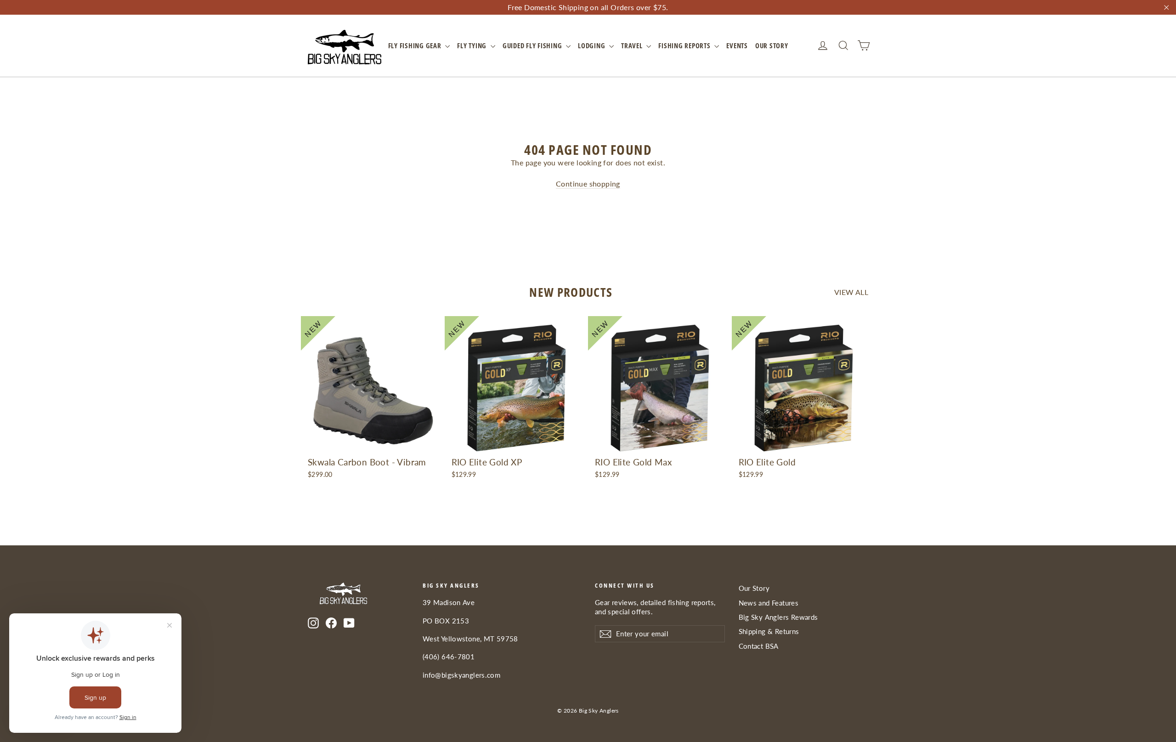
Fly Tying (472, 45)
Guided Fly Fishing (533, 45)
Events (737, 45)
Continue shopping (588, 183)
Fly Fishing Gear (415, 45)
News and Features (769, 603)
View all (851, 292)
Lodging (592, 45)
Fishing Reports (685, 45)
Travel (632, 45)
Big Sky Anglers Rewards (778, 617)
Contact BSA (759, 646)
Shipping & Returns (769, 631)
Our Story (771, 45)
